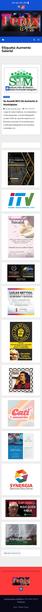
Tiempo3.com (15, 553)
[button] (34, 40)
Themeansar (21, 602)
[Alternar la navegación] (38, 40)
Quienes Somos (24, 607)
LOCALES (6, 97)
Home (15, 607)
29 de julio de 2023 (13, 109)
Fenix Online (29, 109)
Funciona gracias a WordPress (14, 599)
